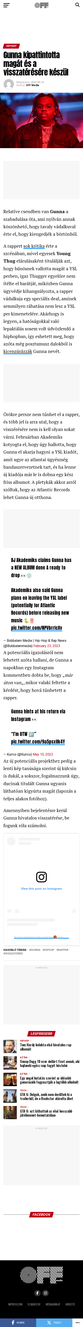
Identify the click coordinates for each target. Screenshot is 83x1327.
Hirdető (70, 1304)
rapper (63, 950)
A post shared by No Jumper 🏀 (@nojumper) (45, 937)
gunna (35, 950)
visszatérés (14, 953)
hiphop (49, 950)
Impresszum (15, 1304)
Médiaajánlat (53, 1304)
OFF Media (32, 85)
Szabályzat (34, 1304)
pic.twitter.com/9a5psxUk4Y (38, 742)
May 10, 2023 (43, 754)
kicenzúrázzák (17, 351)
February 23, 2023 (46, 646)
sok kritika (34, 246)
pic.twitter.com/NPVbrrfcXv (36, 628)
